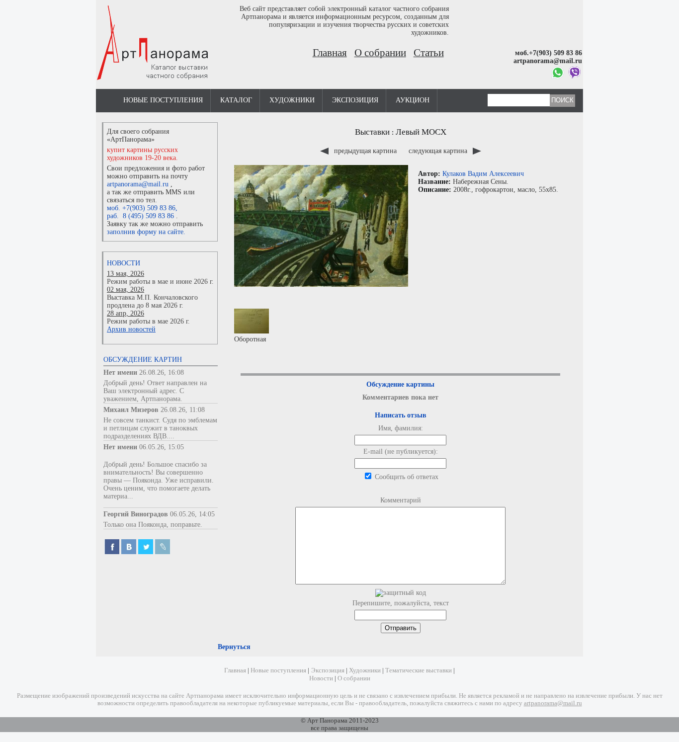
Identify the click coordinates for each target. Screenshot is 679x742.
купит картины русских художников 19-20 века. (142, 154)
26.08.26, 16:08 (161, 372)
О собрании (380, 53)
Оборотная (250, 339)
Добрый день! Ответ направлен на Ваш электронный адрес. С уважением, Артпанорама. (155, 391)
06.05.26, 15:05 (161, 447)
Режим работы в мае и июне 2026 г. (160, 281)
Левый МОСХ (421, 132)
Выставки (372, 132)
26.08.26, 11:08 (183, 409)
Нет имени (120, 372)
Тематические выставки (418, 670)
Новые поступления (163, 100)
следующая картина (439, 151)
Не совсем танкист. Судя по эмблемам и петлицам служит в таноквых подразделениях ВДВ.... (160, 428)
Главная (330, 53)
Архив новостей (131, 329)
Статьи (429, 53)
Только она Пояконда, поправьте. (152, 524)
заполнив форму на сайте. (146, 232)
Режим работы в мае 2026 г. (148, 321)
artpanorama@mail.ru (138, 184)
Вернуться (234, 647)
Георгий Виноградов (135, 514)
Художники (292, 100)
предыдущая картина (365, 151)
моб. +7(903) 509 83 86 (141, 208)
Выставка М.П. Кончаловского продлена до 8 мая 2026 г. (152, 301)
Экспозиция (355, 100)
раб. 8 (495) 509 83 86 (140, 216)
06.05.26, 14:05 (192, 514)
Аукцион (412, 100)
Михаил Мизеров (131, 409)
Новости (123, 263)
